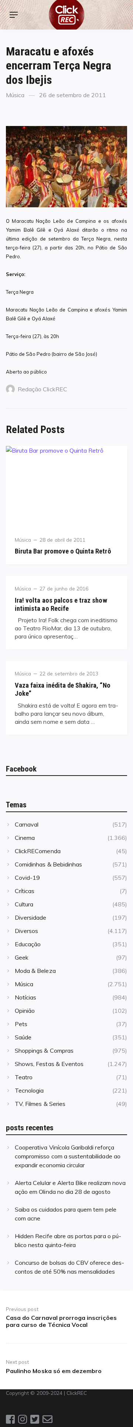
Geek (21, 957)
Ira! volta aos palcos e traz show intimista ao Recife (61, 604)
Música (15, 95)
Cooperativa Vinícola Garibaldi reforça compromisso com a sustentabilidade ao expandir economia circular (67, 1156)
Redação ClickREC (42, 389)
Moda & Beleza (35, 970)
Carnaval (26, 824)
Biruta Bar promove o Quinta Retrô (63, 551)
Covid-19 (27, 877)
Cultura (24, 904)
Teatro (24, 1077)
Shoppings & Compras (44, 1050)
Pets (21, 1024)
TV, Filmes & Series (40, 1103)
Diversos (26, 930)
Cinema (25, 837)
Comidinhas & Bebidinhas (48, 864)
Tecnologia (29, 1090)
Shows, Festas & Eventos (49, 1063)
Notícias (25, 997)
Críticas (24, 891)
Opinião (25, 1010)
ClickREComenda (38, 851)
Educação (28, 944)
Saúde (23, 1037)
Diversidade (31, 917)
